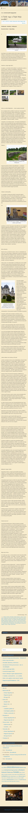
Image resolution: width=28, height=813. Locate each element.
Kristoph (13, 620)
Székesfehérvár (4, 779)
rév (1, 623)
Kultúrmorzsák (7, 724)
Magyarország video (8, 720)
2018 (24, 767)
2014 (13, 767)
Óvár (10, 781)
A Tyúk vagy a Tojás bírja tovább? (11, 17)
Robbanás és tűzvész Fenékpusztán (9, 623)
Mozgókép (5, 715)
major (19, 620)
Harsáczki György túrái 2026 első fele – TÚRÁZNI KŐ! (14, 658)
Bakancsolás (15, 21)
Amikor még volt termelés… (9, 660)
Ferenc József (22, 772)
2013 (9, 767)
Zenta (5, 781)
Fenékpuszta (6, 618)
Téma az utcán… (6, 722)
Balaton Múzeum (17, 616)
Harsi (4, 21)
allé (10, 616)
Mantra (17, 809)
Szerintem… (6, 726)
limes (17, 620)
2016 (21, 767)
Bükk (12, 772)
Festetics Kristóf (15, 618)
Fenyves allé (10, 618)
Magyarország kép (8, 733)
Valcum (6, 624)
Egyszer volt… (7, 704)
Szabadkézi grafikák (8, 708)
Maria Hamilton (23, 620)
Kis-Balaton (10, 620)
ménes (2, 621)
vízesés (3, 781)
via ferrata (15, 779)
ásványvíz (17, 781)
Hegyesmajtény (14, 774)
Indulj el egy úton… (7, 809)
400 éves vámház (6, 616)
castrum (21, 616)
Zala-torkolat (13, 624)
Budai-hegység (11, 770)
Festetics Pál (21, 618)
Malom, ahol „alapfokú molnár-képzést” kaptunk (13, 678)
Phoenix (24, 621)
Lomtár (4, 706)
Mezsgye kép (7, 735)
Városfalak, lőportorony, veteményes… (11, 662)
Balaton (12, 616)
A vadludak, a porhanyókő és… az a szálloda (12, 675)
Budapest (22, 770)
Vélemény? (24, 23)
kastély (24, 774)
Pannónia (21, 621)
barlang (6, 770)
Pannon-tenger (16, 621)
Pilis (25, 776)
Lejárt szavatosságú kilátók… (9, 669)
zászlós (8, 781)
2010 (2, 767)
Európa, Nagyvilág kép (9, 731)
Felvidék (16, 772)
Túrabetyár (5, 738)
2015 (18, 767)
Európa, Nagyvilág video (9, 717)
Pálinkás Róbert (11, 621)
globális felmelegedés (8, 774)
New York (16, 776)
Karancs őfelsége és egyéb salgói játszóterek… (13, 673)
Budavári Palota (6, 772)
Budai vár (17, 770)
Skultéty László (10, 777)
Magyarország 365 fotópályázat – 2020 (11, 680)
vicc (18, 779)
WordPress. (22, 809)
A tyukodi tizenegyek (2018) (9, 671)
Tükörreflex (5, 729)
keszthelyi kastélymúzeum (21, 619)
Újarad (13, 781)
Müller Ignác (6, 621)
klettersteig (13, 776)
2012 (5, 767)
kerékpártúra (5, 776)
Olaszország (21, 776)
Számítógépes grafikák (9, 710)
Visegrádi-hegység (22, 779)
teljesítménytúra (10, 779)
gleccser (3, 774)
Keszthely (15, 619)
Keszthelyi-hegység (4, 620)
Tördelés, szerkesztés (8, 713)
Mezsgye (6, 697)
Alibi (3, 688)
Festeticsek (5, 619)
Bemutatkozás (9, 750)
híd (12, 619)
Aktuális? (11, 21)
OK (24, 649)
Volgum (9, 624)
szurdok (22, 777)
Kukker (19, 21)
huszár (18, 774)
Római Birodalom (18, 623)
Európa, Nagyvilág (8, 692)
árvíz (15, 781)
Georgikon (10, 619)
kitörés (9, 776)
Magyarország (22, 21)
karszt (21, 774)
